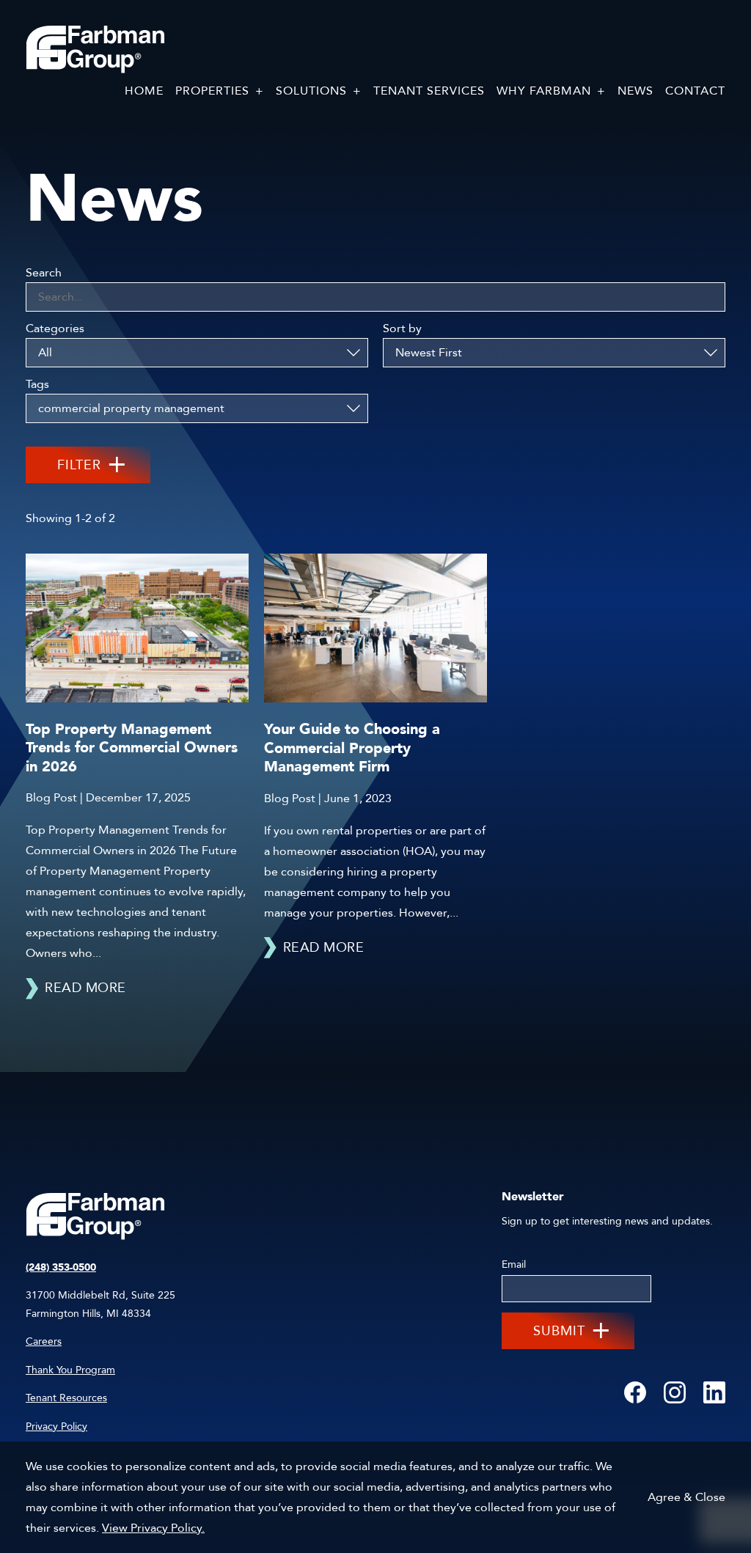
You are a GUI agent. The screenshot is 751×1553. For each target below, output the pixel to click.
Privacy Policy (56, 1426)
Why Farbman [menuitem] (544, 91)
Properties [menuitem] (212, 91)
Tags (37, 384)
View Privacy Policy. (153, 1528)
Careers (44, 1341)
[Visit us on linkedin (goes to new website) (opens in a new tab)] (714, 1393)
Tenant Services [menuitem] (429, 91)
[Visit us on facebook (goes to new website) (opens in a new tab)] (635, 1393)
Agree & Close (686, 1497)
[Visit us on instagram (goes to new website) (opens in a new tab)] (675, 1393)
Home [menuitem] (144, 91)
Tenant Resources (66, 1398)
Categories (55, 328)
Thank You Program (70, 1370)
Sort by (402, 328)
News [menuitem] (635, 91)
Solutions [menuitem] (311, 91)
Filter (79, 465)
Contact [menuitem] (695, 91)
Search (44, 273)
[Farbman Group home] (95, 50)
